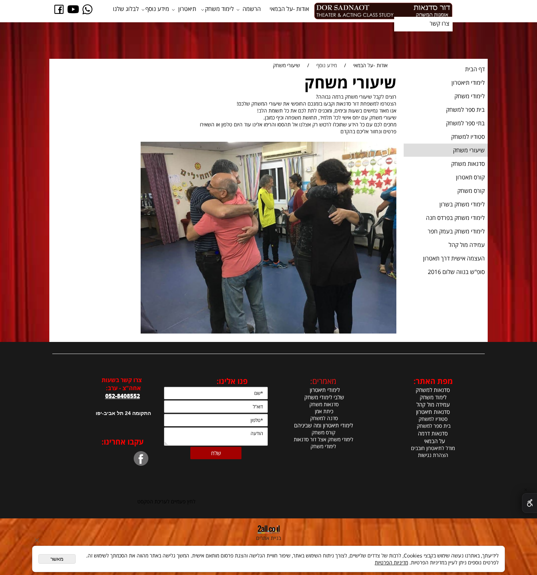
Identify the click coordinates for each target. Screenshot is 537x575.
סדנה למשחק (323, 418)
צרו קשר (439, 23)
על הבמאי (434, 441)
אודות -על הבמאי (289, 9)
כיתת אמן (323, 411)
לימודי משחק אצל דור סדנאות (323, 439)
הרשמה (252, 9)
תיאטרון (187, 9)
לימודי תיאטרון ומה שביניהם (323, 425)
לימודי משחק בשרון (462, 204)
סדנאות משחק (468, 164)
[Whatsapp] (87, 8)
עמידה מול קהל (467, 245)
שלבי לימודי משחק (323, 397)
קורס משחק (471, 191)
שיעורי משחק (469, 150)
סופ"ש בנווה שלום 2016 (456, 272)
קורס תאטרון (470, 177)
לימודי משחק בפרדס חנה (455, 218)
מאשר (57, 559)
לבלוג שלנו (126, 9)
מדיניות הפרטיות (391, 562)
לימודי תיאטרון (468, 83)
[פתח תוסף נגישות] (529, 503)
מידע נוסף (157, 9)
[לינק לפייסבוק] (163, 455)
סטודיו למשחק (468, 137)
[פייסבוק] (59, 8)
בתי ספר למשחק (465, 123)
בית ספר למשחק (465, 110)
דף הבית (475, 69)
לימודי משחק (469, 96)
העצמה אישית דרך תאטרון (454, 258)
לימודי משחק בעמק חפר (456, 231)
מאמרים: (323, 381)
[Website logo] (383, 11)
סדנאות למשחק (433, 389)
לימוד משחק (219, 9)
